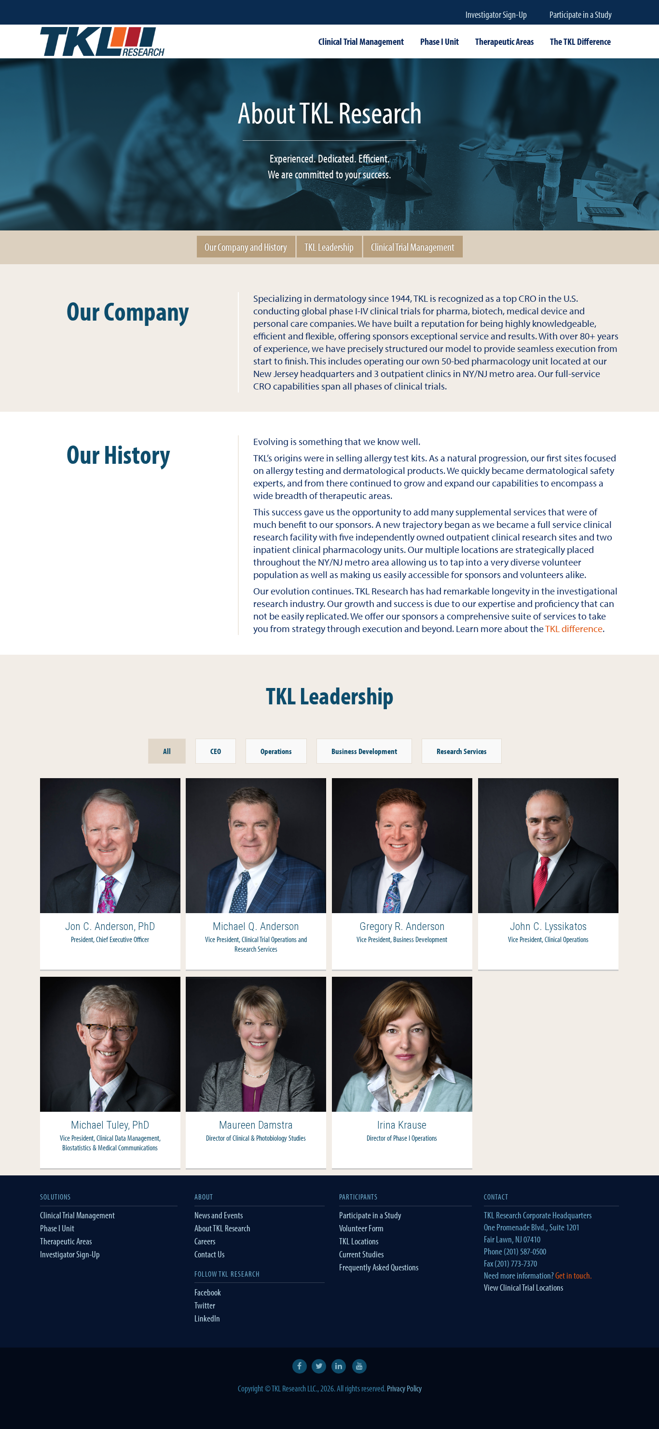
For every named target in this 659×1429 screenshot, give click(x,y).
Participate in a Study (580, 14)
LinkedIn (207, 1318)
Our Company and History (246, 247)
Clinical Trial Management (412, 247)
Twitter (204, 1305)
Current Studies (361, 1254)
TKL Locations (358, 1241)
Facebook (207, 1292)
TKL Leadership (329, 247)
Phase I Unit (57, 1228)
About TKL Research (222, 1228)
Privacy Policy (404, 1388)
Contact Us (209, 1254)
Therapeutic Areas (66, 1241)
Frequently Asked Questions (378, 1267)
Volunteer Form (361, 1228)
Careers (204, 1241)
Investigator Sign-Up (496, 14)
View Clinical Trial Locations (523, 1287)
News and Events (218, 1215)
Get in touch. (573, 1275)
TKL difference (574, 628)
